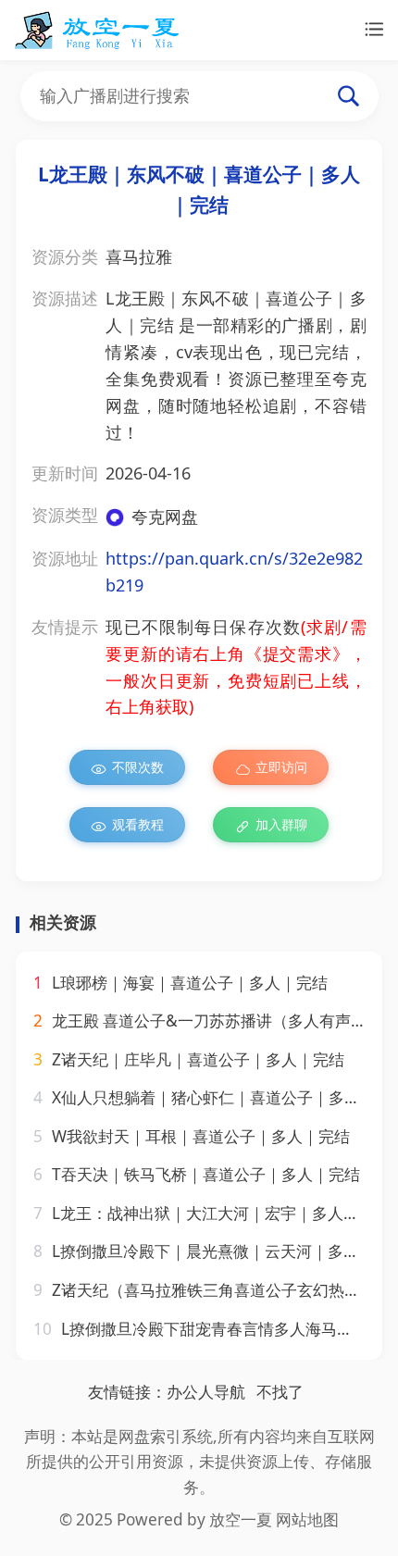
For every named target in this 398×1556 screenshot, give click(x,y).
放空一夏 (240, 1519)
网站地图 (307, 1519)
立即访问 (281, 767)
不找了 (280, 1391)
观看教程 (138, 824)
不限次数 (138, 767)
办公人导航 (206, 1391)
